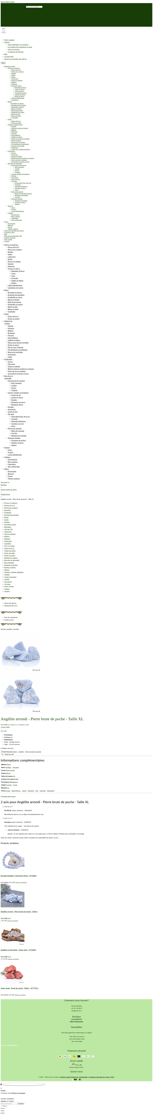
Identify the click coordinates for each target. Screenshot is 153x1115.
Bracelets (7, 510)
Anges (8, 791)
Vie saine (7, 584)
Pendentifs (7, 513)
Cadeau (6, 589)
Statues (6, 570)
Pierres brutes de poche (9, 490)
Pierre (9, 764)
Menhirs (7, 536)
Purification (8, 541)
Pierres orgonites (10, 534)
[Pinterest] (77, 1074)
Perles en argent (9, 555)
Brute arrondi (10, 770)
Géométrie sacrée (10, 524)
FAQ (112, 1077)
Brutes (6, 517)
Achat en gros (8, 620)
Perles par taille (9, 553)
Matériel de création (10, 558)
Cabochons (8, 532)
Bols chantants (9, 563)
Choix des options (21, 882)
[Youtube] (80, 1074)
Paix (36, 791)
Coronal (9, 785)
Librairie (7, 591)
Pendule (7, 575)
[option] (4, 1108)
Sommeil (43, 791)
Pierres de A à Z (9, 505)
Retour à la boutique (19, 1093)
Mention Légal (64, 1077)
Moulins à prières (10, 567)
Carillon (6, 579)
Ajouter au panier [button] (12, 921)
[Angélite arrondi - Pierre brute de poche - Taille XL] (21, 672)
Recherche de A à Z (10, 605)
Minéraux (7, 539)
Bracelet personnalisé (11, 515)
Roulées (7, 522)
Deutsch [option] (3, 1108)
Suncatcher (8, 582)
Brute (8, 773)
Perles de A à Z (9, 548)
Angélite (21, 752)
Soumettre (21, 1103)
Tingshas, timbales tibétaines (13, 572)
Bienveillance (16, 791)
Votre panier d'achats (15, 24)
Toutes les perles (9, 551)
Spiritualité (50, 791)
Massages (7, 527)
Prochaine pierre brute (8, 796)
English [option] (3, 1113)
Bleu (16, 779)
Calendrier (7, 544)
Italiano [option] (2, 1110)
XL (14, 776)
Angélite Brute (5, 494)
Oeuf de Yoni (8, 529)
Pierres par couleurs (11, 508)
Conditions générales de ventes (99, 1077)
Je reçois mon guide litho (9, 1045)
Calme (24, 791)
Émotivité (31, 791)
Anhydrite (16, 767)
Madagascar (14, 782)
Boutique (3, 485)
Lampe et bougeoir (10, 577)
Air (8, 788)
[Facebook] (73, 1074)
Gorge (15, 785)
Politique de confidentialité (79, 1077)
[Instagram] (75, 1074)
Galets (6, 520)
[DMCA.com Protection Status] (76, 1080)
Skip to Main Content (8, 2)
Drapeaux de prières (11, 565)
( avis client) (5, 727)
